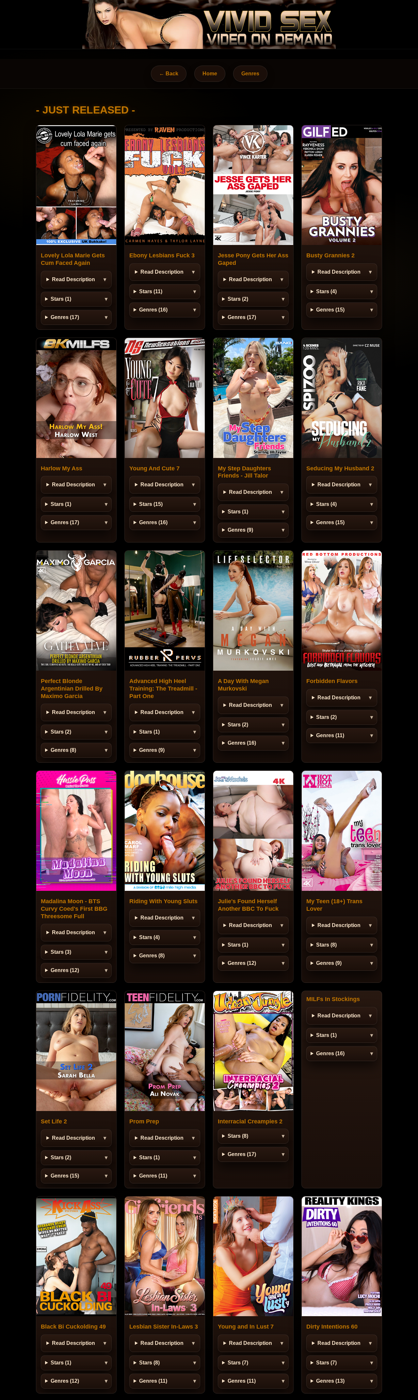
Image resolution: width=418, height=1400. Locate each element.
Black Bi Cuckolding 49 (73, 1326)
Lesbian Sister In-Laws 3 (163, 1326)
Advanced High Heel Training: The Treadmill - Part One (163, 688)
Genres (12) (65, 970)
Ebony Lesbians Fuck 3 (162, 255)
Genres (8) (63, 750)
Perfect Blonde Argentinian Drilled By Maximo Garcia (72, 688)
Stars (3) (61, 952)
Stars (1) (61, 299)
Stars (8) (326, 945)
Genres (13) (330, 1381)
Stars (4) (326, 291)
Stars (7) (238, 1362)
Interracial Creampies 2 (250, 1121)
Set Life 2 (54, 1121)
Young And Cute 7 (154, 468)
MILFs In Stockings (333, 999)
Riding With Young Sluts (163, 901)
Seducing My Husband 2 (340, 468)
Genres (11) (330, 735)
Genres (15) (330, 309)
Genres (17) (65, 317)
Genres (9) (240, 530)
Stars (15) (151, 504)
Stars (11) (150, 291)
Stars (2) (238, 299)
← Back (168, 73)
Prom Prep (144, 1121)
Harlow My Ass (61, 468)
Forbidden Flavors (332, 681)
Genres (250, 73)
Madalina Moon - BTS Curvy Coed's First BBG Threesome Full (74, 909)
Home (209, 73)
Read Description (73, 279)
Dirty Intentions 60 (332, 1326)
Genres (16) (153, 309)
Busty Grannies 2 (330, 255)
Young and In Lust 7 (246, 1326)
